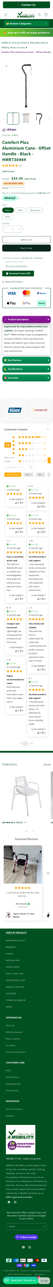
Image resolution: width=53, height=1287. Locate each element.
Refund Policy (12, 1077)
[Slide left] (3, 119)
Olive (7, 216)
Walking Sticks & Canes (13, 47)
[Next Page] (32, 743)
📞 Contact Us (26, 4)
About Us (10, 1025)
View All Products (14, 1109)
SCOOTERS (11, 993)
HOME (4, 43)
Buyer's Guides (13, 1038)
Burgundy (35, 210)
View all (47, 764)
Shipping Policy (13, 1084)
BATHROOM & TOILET (12, 822)
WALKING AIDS (37, 43)
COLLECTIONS (19, 43)
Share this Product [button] (14, 281)
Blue (20, 210)
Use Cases (11, 377)
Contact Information (15, 1052)
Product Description (16, 319)
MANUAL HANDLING (15, 987)
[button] (6, 14)
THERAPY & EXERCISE (16, 1000)
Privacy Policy (12, 1090)
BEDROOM (10, 947)
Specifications (13, 369)
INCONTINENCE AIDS (15, 980)
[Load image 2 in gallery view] (26, 118)
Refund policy (40, 1274)
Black (8, 210)
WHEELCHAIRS (12, 967)
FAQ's (8, 1070)
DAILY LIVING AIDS (14, 973)
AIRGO (15, 135)
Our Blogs (10, 1045)
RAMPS (9, 1006)
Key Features (12, 360)
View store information (16, 266)
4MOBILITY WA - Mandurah (19, 1271)
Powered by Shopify (24, 1274)
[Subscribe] (43, 1226)
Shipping (5, 187)
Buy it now (26, 248)
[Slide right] (50, 119)
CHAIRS (9, 953)
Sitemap (10, 1115)
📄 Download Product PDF (18, 273)
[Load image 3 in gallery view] (40, 118)
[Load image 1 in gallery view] (13, 118)
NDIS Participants (14, 1032)
